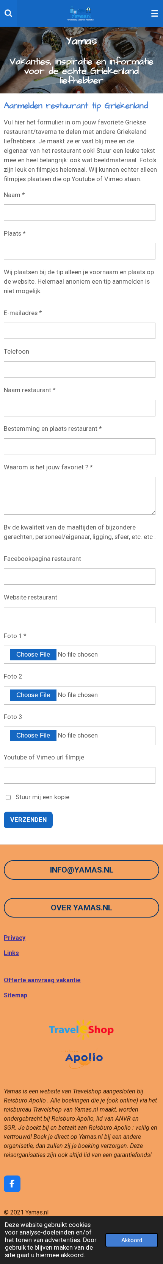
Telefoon (16, 351)
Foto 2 (13, 676)
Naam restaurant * (29, 390)
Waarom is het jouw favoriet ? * (48, 467)
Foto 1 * (15, 636)
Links (11, 953)
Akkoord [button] (131, 1240)
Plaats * (14, 233)
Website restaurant (30, 597)
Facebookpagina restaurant (42, 558)
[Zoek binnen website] (8, 13)
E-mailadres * (23, 313)
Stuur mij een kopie (42, 797)
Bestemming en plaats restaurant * (53, 428)
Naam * (14, 195)
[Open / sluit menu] (154, 13)
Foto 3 (13, 717)
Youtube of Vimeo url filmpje (44, 757)
